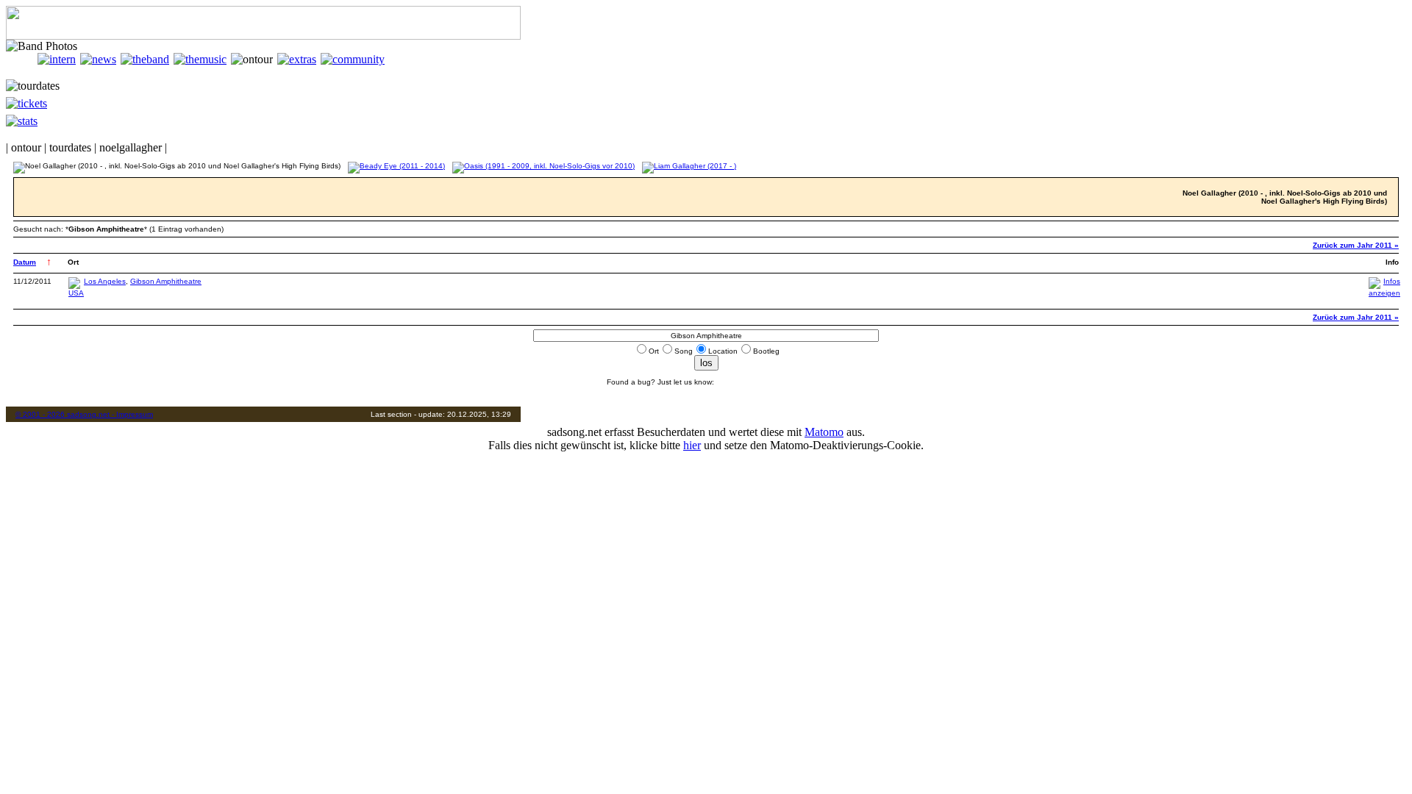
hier (692, 445)
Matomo (824, 432)
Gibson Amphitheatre (166, 281)
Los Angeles (105, 281)
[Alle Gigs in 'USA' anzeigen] (76, 293)
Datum (24, 262)
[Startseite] (21, 59)
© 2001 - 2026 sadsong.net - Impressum (84, 414)
